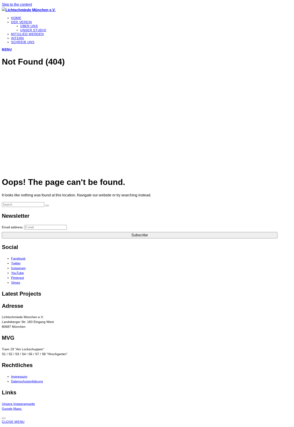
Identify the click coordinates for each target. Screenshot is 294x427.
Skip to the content (17, 4)
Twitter (16, 263)
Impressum (19, 376)
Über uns (29, 26)
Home (16, 18)
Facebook (18, 258)
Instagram (18, 268)
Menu (7, 49)
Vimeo (15, 282)
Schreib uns (22, 42)
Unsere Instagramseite (18, 404)
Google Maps (12, 408)
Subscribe (139, 235)
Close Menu (13, 422)
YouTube (17, 273)
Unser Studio (33, 30)
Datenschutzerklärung (27, 381)
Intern (17, 38)
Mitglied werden (27, 34)
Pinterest (17, 278)
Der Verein (21, 22)
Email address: (12, 227)
